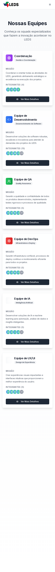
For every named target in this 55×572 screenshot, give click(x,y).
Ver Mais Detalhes (30, 99)
